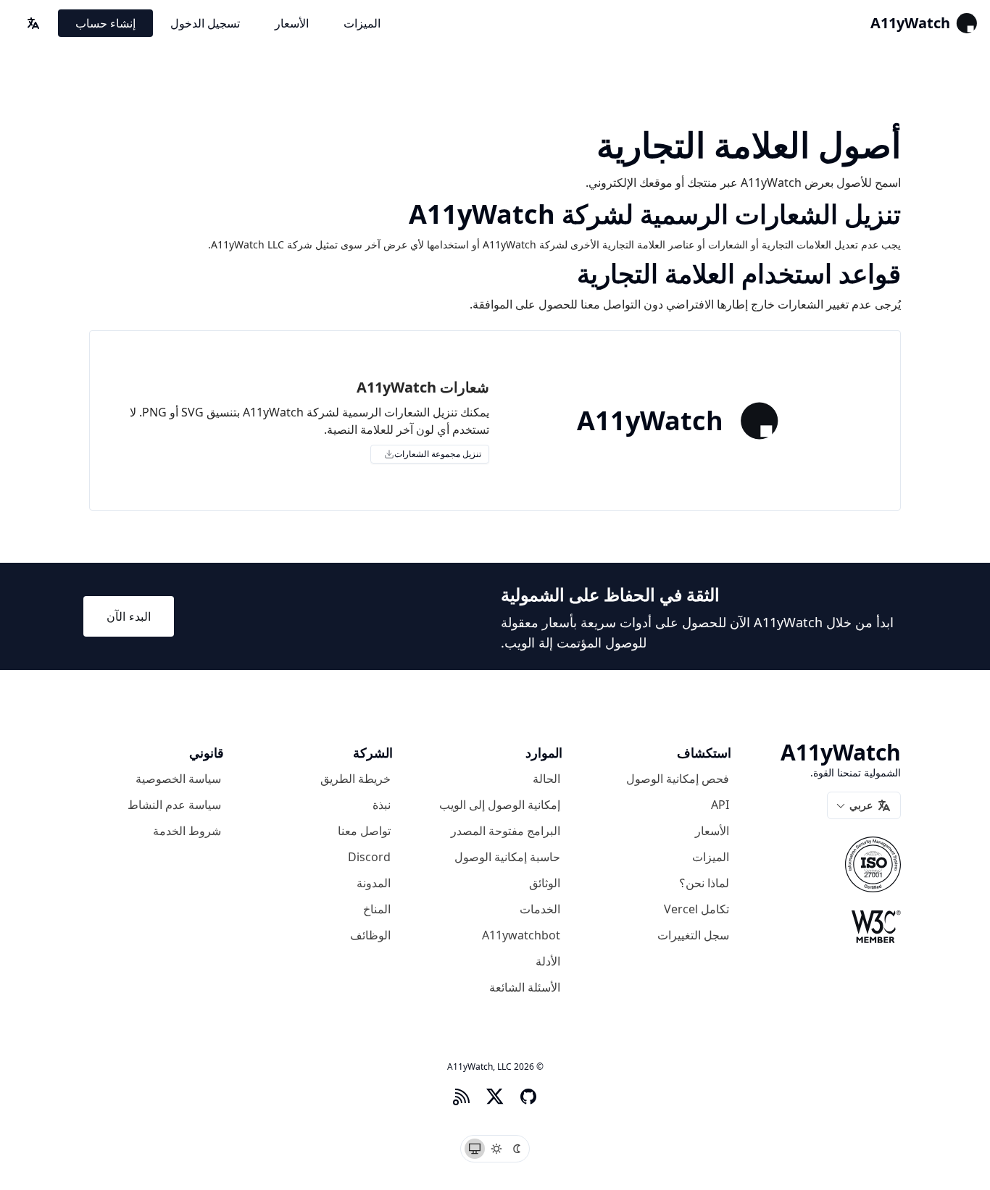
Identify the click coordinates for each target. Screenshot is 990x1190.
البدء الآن (129, 616)
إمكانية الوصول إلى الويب (499, 805)
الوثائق (544, 883)
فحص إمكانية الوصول (677, 779)
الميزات (362, 23)
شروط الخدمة (187, 831)
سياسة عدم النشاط (174, 805)
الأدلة (548, 961)
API (720, 805)
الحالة (546, 779)
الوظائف (370, 935)
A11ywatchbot (521, 935)
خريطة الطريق (355, 779)
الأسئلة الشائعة (524, 987)
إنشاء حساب (105, 23)
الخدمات (540, 909)
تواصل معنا (364, 831)
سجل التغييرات (693, 935)
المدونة (374, 883)
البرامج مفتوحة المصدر (505, 831)
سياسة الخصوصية (178, 779)
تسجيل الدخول (205, 23)
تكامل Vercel (696, 909)
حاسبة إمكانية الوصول (507, 857)
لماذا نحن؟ (704, 883)
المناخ (377, 909)
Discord (369, 857)
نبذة (382, 805)
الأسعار (292, 23)
